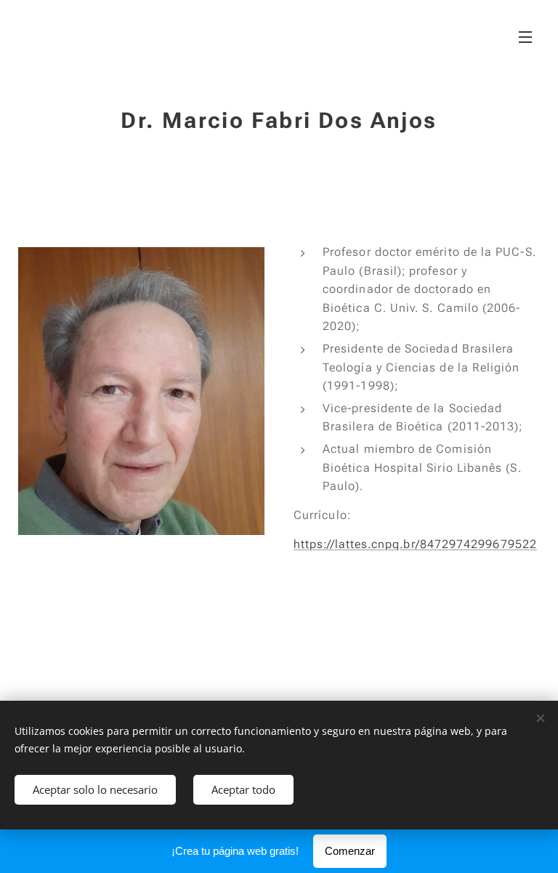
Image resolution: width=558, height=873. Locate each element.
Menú (525, 36)
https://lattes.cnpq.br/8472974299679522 (415, 544)
